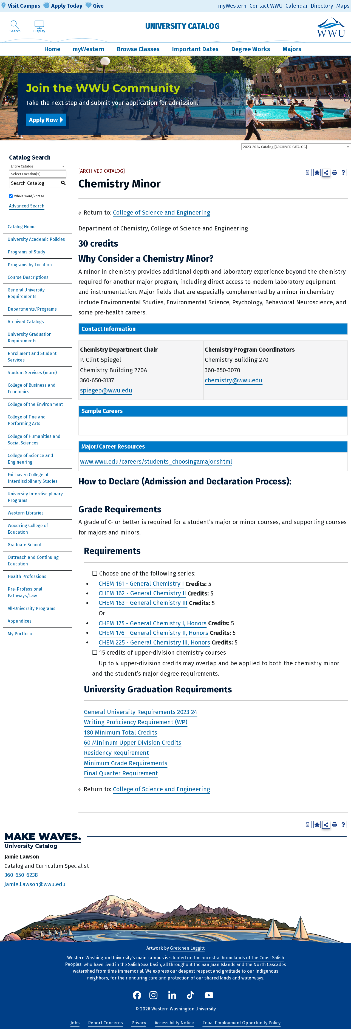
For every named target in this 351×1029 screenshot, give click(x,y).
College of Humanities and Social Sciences (34, 440)
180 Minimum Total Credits (120, 732)
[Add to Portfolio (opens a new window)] (317, 172)
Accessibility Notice (174, 1022)
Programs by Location (30, 264)
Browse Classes (138, 49)
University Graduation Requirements (30, 337)
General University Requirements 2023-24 (140, 712)
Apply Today (66, 5)
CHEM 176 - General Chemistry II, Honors (153, 633)
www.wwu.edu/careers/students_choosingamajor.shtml (156, 461)
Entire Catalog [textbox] (22, 166)
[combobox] (296, 146)
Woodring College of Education (28, 529)
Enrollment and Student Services (32, 357)
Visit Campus (24, 5)
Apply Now (43, 120)
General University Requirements (26, 293)
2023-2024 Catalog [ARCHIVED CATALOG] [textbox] (275, 147)
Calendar (296, 6)
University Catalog (182, 26)
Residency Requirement (116, 753)
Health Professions (27, 576)
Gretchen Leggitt (187, 948)
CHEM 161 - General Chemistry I (141, 584)
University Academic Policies (36, 239)
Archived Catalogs (26, 321)
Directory (322, 6)
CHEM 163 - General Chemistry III (143, 603)
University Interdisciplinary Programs (35, 497)
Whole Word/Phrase (29, 196)
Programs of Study (26, 252)
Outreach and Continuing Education (33, 560)
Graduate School (24, 544)
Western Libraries (26, 513)
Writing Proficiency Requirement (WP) (135, 722)
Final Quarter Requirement (121, 773)
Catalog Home (22, 226)
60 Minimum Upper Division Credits (132, 742)
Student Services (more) (32, 372)
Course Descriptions (28, 277)
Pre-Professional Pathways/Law (25, 592)
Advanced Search (26, 206)
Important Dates (195, 49)
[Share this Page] (326, 173)
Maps (343, 6)
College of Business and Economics (32, 388)
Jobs (75, 1022)
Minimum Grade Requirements (125, 763)
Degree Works (250, 49)
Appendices (20, 621)
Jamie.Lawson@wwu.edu (35, 884)
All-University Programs (31, 608)
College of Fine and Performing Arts (27, 420)
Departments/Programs (32, 309)
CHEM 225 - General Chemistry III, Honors (154, 642)
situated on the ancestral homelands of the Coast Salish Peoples (174, 961)
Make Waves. (42, 836)
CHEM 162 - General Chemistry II (142, 593)
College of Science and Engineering (30, 459)
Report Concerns (105, 1022)
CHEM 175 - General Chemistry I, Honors (152, 623)
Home (52, 49)
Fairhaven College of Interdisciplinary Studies (33, 478)
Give (98, 5)
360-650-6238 (21, 875)
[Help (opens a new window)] (343, 172)
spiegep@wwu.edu (106, 390)
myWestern (232, 6)
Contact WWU (266, 6)
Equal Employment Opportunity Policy (241, 1022)
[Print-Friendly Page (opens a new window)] (334, 172)
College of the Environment (35, 404)
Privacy (138, 1022)
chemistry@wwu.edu (233, 380)
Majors (292, 49)
